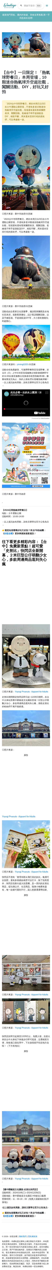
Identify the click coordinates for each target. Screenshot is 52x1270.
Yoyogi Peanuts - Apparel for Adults (31, 692)
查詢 (38, 6)
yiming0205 (22, 364)
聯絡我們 (22, 1236)
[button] (5, 44)
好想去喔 (8, 533)
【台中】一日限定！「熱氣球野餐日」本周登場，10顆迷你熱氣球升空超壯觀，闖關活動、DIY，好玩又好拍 (26, 82)
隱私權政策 (32, 1236)
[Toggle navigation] (47, 6)
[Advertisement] (26, 595)
